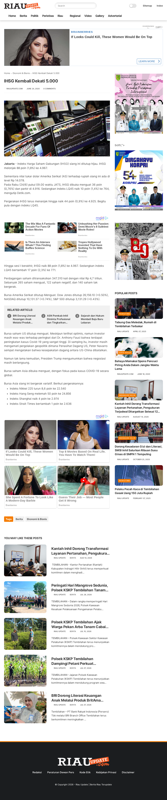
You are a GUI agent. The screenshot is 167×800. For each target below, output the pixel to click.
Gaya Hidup (125, 353)
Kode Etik (85, 772)
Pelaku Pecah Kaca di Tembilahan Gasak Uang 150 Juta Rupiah (137, 491)
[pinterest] (26, 528)
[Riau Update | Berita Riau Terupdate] (22, 8)
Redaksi (37, 772)
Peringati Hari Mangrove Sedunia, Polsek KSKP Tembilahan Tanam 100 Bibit (79, 587)
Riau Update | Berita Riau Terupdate (94, 784)
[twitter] (140, 16)
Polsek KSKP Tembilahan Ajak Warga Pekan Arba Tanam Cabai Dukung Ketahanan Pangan (78, 624)
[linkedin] (33, 528)
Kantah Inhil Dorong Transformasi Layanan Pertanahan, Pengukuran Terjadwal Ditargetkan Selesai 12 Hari (80, 551)
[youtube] (161, 16)
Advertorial (115, 15)
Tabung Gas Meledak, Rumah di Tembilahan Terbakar (135, 324)
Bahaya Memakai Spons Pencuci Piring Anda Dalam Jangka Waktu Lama (137, 365)
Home (12, 15)
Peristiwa (48, 15)
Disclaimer (128, 772)
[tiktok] (151, 16)
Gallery (99, 15)
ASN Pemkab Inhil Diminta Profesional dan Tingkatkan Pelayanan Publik (58, 319)
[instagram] (156, 16)
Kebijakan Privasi (106, 772)
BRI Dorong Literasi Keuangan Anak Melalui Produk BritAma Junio (24, 319)
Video (87, 15)
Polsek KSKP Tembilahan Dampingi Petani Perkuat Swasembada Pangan (72, 661)
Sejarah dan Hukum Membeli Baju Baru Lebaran (92, 319)
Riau (60, 15)
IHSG (64, 163)
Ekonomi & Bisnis (21, 73)
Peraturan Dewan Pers (60, 772)
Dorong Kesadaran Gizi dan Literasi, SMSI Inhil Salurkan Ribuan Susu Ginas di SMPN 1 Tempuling (138, 450)
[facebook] (135, 16)
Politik (34, 15)
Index (160, 5)
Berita (23, 15)
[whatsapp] (145, 16)
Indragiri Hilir (127, 395)
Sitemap (147, 5)
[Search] (93, 5)
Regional (75, 15)
